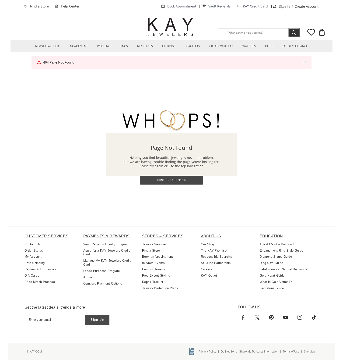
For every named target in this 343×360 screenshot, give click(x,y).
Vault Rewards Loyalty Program (106, 244)
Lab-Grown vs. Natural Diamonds (283, 269)
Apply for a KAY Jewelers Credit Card (106, 252)
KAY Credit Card (255, 6)
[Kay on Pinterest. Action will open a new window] (271, 317)
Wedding (103, 46)
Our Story (208, 244)
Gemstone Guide (272, 288)
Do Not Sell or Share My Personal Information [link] (249, 351)
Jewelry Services (154, 244)
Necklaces (145, 46)
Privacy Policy (207, 351)
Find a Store (39, 6)
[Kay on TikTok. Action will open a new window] (314, 317)
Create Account (306, 6)
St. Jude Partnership (216, 263)
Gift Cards (31, 275)
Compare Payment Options (102, 283)
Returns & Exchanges (40, 269)
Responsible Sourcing (216, 256)
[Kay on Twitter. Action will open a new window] (257, 317)
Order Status (33, 250)
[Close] (304, 62)
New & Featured (47, 46)
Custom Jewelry (153, 269)
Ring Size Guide (271, 263)
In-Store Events (153, 263)
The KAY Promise (214, 250)
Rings (124, 46)
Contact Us (32, 244)
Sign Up (97, 319)
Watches (249, 46)
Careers (206, 269)
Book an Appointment (157, 256)
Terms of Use (291, 351)
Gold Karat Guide (272, 275)
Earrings (168, 46)
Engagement (78, 46)
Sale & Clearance (295, 46)
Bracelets (192, 46)
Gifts (269, 46)
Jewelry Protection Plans (160, 288)
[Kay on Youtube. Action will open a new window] (285, 317)
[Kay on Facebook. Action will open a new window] (243, 317)
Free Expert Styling (156, 275)
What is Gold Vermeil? (276, 282)
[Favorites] (311, 33)
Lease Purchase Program (101, 271)
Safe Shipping (34, 263)
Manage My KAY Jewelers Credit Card (107, 262)
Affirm (87, 277)
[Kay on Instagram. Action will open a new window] (300, 317)
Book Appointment (181, 6)
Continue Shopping (171, 180)
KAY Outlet (209, 275)
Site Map (309, 351)
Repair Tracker (152, 282)
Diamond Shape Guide (276, 256)
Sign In (284, 6)
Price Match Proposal (40, 282)
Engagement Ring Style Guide (281, 250)
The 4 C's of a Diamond (277, 244)
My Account (33, 256)
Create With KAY (221, 46)
